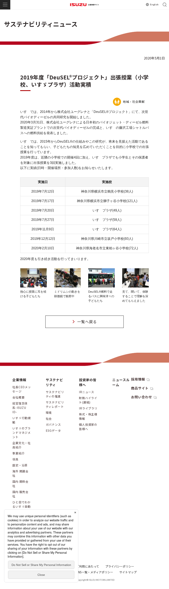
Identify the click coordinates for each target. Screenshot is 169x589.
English (154, 4)
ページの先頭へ (159, 375)
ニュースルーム (121, 382)
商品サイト (140, 388)
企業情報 (19, 379)
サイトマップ (128, 572)
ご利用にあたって (87, 566)
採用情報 (138, 379)
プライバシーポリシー (119, 566)
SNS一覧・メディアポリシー (94, 572)
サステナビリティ (54, 382)
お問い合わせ (141, 396)
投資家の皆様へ (87, 382)
